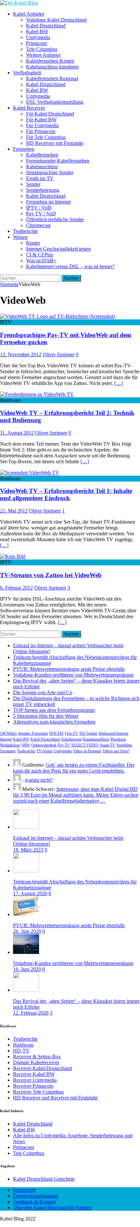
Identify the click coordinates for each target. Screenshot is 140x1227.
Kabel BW (37, 31)
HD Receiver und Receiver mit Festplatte (55, 1097)
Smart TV (107, 745)
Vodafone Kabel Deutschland (56, 20)
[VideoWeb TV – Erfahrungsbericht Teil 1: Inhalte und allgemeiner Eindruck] (29, 472)
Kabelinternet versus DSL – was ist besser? (70, 266)
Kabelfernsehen (42, 155)
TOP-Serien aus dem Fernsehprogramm (54, 710)
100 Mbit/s (8, 733)
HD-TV (21, 1050)
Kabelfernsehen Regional (52, 78)
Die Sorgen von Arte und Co (42, 692)
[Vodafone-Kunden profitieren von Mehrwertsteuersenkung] (26, 952)
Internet (6, 739)
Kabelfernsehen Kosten (50, 61)
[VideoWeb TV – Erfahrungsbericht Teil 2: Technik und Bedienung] (37, 394)
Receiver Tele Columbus (38, 1092)
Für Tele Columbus (46, 137)
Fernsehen (23, 149)
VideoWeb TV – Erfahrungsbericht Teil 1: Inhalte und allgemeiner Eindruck (66, 494)
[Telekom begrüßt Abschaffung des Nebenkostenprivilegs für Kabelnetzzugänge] (26, 870)
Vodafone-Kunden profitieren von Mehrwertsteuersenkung (73, 675)
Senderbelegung (42, 190)
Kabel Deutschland (45, 25)
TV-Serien (44, 751)
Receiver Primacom (33, 1086)
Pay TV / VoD (41, 213)
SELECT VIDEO (85, 745)
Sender (33, 184)
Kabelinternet (71, 739)
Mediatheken (10, 745)
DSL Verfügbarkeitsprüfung (54, 102)
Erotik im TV (40, 178)
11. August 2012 (17, 433)
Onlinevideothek (44, 745)
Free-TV (71, 733)
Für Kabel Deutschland (50, 113)
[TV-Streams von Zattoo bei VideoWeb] (12, 556)
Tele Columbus (41, 49)
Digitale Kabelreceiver (36, 1062)
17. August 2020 (30, 893)
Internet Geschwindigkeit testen (58, 249)
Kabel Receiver (29, 108)
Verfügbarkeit (27, 72)
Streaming (8, 751)
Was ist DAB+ (41, 260)
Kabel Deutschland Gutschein (44, 1179)
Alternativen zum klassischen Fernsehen (54, 722)
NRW (25, 745)
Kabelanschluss (42, 166)
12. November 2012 (20, 354)
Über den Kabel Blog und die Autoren (52, 1207)
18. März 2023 (28, 849)
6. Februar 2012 (16, 587)
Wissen (20, 237)
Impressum (24, 1190)
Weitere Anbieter (43, 55)
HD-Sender (88, 733)
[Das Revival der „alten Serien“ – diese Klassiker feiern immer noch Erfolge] (26, 990)
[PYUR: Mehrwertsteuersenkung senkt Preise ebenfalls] (26, 914)
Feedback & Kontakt (34, 1201)
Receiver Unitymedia (35, 1080)
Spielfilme (124, 745)
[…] (118, 383)
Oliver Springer (59, 354)
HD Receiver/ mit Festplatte (54, 143)
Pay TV (64, 745)
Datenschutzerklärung (35, 1196)
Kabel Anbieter (28, 14)
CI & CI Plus (39, 254)
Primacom (36, 43)
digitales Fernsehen (33, 733)
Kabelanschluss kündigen (52, 66)
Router (33, 243)
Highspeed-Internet (113, 733)
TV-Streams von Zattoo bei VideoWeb (51, 575)
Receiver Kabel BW (34, 1074)
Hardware (23, 1045)
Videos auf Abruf (115, 751)
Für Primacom (40, 131)
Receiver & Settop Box (37, 1056)
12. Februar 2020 (31, 1013)
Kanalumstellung (96, 739)
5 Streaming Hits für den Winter (45, 716)
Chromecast (38, 225)
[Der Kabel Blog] (19, 3)
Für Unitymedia (42, 125)
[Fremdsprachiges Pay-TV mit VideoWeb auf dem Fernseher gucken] (57, 316)
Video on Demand (87, 751)
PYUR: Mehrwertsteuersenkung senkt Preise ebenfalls (69, 669)
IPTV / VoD (38, 207)
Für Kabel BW (41, 119)
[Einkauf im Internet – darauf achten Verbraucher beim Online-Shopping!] (26, 827)
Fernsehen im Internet (48, 202)
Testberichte (25, 231)
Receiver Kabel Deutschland (42, 1068)
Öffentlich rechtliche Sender (55, 219)
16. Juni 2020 (27, 969)
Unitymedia (38, 37)
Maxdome (118, 739)
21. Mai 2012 (14, 511)
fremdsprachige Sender (49, 172)
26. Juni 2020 (27, 931)
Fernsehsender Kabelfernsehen (57, 160)
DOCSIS (56, 733)
